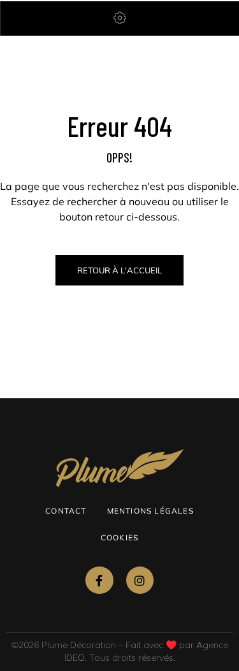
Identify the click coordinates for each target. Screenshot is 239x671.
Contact (65, 511)
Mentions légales (150, 511)
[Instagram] (140, 580)
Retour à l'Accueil (119, 270)
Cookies (119, 537)
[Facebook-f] (99, 580)
